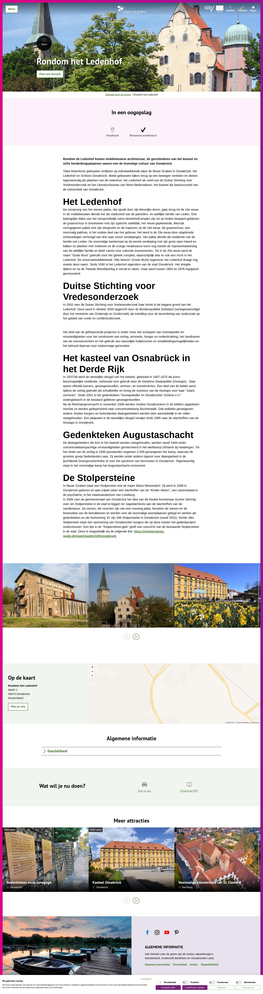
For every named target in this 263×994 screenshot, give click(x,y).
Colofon (194, 964)
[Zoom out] (92, 671)
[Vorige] (127, 637)
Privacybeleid (180, 964)
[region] (174, 693)
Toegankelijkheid (210, 964)
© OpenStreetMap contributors (247, 722)
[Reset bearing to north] (92, 676)
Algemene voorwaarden (157, 964)
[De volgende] (136, 637)
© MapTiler (229, 722)
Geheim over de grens (118, 94)
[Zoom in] (92, 667)
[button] (50, 74)
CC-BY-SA (86, 877)
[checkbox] (159, 982)
